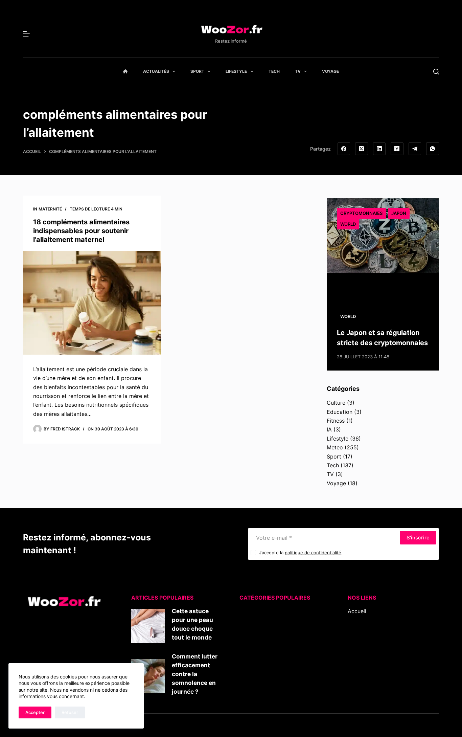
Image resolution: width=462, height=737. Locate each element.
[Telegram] (415, 148)
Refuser (70, 712)
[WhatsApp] (432, 148)
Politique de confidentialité (382, 655)
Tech (274, 71)
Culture (336, 402)
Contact (358, 637)
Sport (197, 71)
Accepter (35, 712)
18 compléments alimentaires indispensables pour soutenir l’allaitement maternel (81, 231)
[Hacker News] (397, 148)
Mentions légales (369, 646)
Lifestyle (236, 71)
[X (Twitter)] (361, 148)
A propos (359, 629)
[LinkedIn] (379, 148)
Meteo (335, 447)
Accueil (357, 611)
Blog (353, 620)
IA (329, 429)
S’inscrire (418, 537)
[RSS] (360, 678)
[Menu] (26, 33)
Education (339, 411)
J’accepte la (300, 552)
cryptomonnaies (361, 213)
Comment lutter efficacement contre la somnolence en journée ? (194, 674)
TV (298, 71)
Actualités (156, 71)
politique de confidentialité (313, 552)
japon (398, 213)
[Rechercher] (436, 71)
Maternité (50, 208)
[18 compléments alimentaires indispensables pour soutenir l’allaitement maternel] (92, 303)
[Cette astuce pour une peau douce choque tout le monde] (148, 626)
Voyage (330, 71)
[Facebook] (344, 148)
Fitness (336, 420)
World (348, 224)
